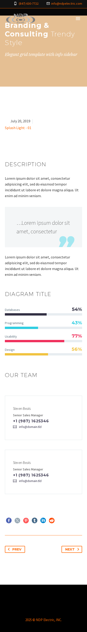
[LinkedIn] (43, 520)
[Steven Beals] (43, 418)
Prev (16, 549)
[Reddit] (52, 520)
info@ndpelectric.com (66, 3)
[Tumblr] (34, 520)
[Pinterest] (26, 520)
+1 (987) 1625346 (31, 421)
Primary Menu (78, 18)
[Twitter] (17, 520)
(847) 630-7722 (29, 3)
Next (70, 549)
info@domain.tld (30, 427)
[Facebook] (9, 520)
